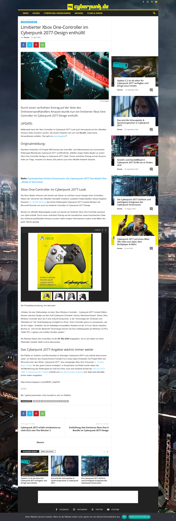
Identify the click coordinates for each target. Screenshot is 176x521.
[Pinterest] (36, 45)
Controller (46, 401)
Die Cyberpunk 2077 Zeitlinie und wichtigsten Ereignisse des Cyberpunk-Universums (94, 480)
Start (22, 19)
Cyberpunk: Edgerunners (57, 13)
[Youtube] (156, 2)
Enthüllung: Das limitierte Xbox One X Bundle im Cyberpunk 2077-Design (89, 429)
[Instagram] (147, 2)
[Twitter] (152, 2)
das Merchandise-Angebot (71, 372)
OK (124, 517)
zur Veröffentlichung (37, 202)
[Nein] (172, 516)
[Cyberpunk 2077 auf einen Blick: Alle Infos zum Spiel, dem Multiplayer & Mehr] (134, 230)
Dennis (26, 37)
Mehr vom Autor (47, 451)
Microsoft (55, 401)
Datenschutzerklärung (139, 517)
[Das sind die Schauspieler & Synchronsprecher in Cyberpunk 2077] (65, 466)
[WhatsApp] (42, 45)
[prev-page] (104, 451)
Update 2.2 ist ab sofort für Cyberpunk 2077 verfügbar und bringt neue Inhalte (34, 480)
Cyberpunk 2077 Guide (89, 475)
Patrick (120, 90)
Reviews (79, 13)
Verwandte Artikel (30, 451)
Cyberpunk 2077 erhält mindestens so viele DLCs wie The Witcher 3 (40, 429)
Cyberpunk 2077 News (34, 19)
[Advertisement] (65, 169)
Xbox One (64, 401)
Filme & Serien (94, 13)
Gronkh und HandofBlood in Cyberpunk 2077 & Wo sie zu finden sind (135, 162)
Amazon (36, 401)
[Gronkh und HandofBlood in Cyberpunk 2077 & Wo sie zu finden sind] (134, 151)
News (25, 13)
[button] (154, 13)
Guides (36, 13)
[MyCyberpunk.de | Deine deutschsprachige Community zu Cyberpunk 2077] (88, 7)
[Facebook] (143, 2)
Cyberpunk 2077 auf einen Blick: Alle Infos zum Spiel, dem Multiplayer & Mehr (133, 242)
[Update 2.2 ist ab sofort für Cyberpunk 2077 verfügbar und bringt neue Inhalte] (34, 466)
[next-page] (107, 451)
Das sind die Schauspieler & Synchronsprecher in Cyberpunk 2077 (64, 480)
